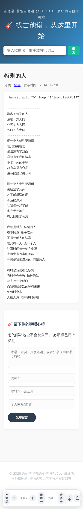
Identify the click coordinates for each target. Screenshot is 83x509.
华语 (17, 85)
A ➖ (77, 498)
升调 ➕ (61, 498)
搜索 (73, 50)
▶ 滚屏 (7, 498)
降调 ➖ (41, 498)
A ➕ (69, 498)
